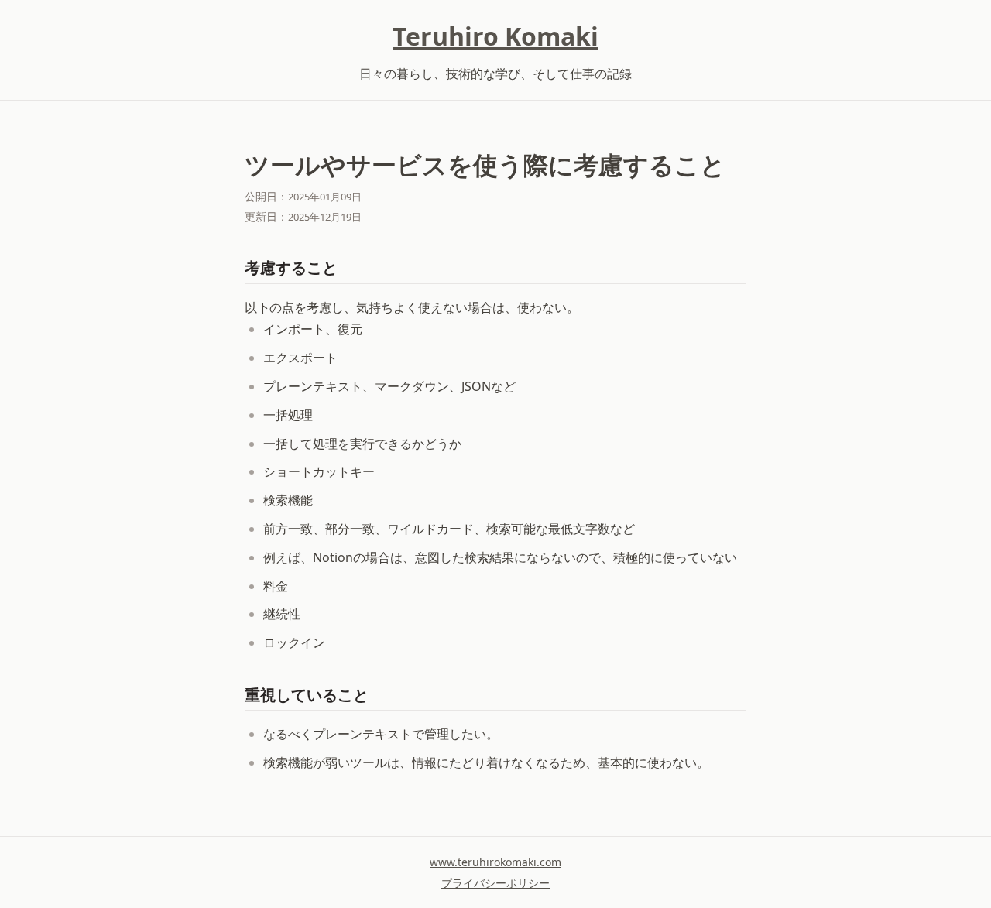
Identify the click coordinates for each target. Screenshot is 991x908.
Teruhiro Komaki (495, 36)
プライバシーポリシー (495, 882)
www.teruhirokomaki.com (495, 862)
